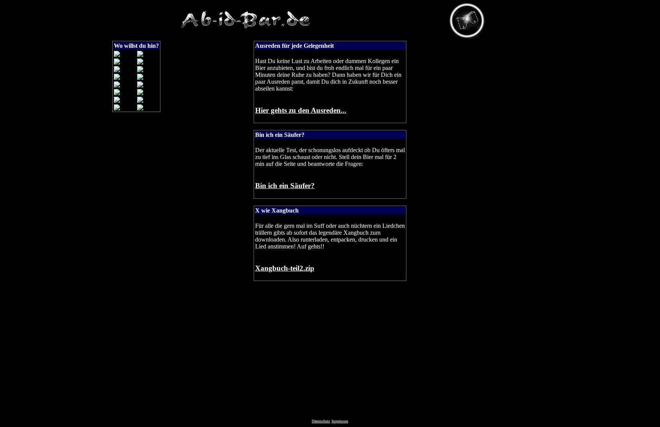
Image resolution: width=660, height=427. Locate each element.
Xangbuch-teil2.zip (284, 268)
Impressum (340, 421)
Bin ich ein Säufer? (285, 186)
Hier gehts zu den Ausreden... (300, 110)
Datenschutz (321, 421)
